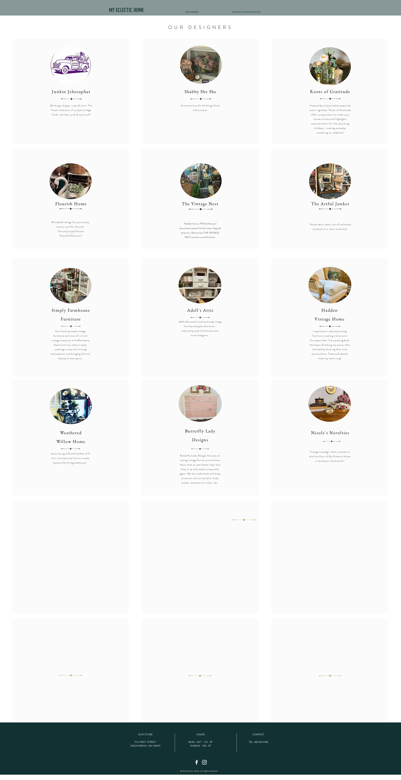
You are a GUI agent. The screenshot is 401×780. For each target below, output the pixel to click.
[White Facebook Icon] (196, 762)
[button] (246, 12)
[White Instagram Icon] (204, 762)
